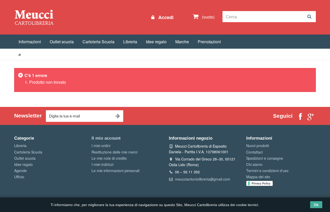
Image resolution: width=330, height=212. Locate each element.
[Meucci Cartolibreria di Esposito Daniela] (34, 17)
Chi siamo (254, 164)
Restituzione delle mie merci (114, 152)
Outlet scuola (62, 42)
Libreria (130, 42)
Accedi (165, 17)
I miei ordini (101, 145)
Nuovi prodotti (257, 145)
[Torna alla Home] (19, 54)
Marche (182, 42)
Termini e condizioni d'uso (267, 170)
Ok (316, 205)
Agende (20, 170)
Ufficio (19, 176)
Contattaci (254, 152)
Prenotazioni (209, 42)
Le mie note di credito (109, 158)
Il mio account (106, 138)
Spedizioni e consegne (264, 158)
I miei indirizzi (102, 164)
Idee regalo (156, 42)
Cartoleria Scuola (98, 42)
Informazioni (30, 42)
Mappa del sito (258, 176)
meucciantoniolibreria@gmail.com (202, 179)
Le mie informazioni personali (115, 170)
